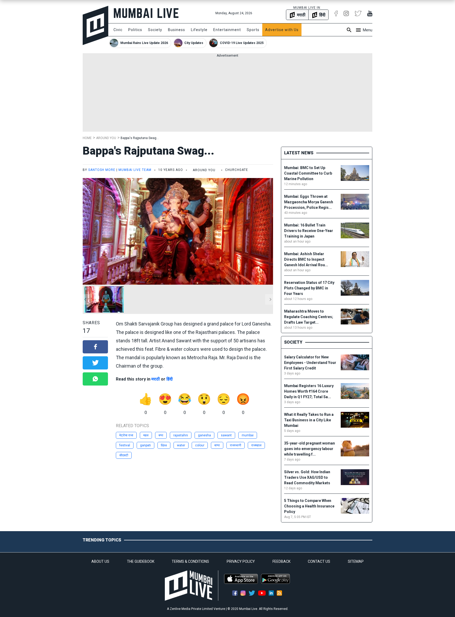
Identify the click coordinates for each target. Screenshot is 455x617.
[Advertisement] (227, 95)
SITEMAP (356, 561)
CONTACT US (319, 561)
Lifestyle (199, 30)
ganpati (145, 445)
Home (87, 138)
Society (155, 30)
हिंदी (169, 379)
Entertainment (227, 30)
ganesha (204, 435)
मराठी (155, 379)
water (181, 445)
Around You (106, 138)
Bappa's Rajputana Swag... (140, 138)
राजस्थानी (235, 445)
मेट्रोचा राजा (126, 435)
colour (199, 445)
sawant (226, 435)
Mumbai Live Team (134, 170)
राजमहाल (256, 445)
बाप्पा (217, 445)
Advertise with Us (282, 30)
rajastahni (180, 435)
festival (124, 445)
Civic (117, 30)
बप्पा (161, 435)
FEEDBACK (281, 561)
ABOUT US (100, 561)
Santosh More (101, 170)
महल (146, 435)
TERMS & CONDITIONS (190, 561)
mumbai (248, 435)
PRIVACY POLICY (241, 561)
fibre (164, 445)
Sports (253, 30)
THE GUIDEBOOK (140, 561)
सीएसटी (123, 455)
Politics (135, 30)
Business (176, 30)
